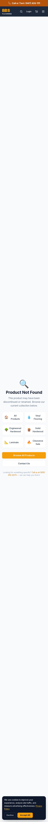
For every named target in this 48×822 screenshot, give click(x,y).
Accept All (25, 815)
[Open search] (21, 11)
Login (28, 11)
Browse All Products (24, 455)
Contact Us (24, 463)
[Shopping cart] (36, 11)
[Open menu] (43, 11)
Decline (10, 815)
